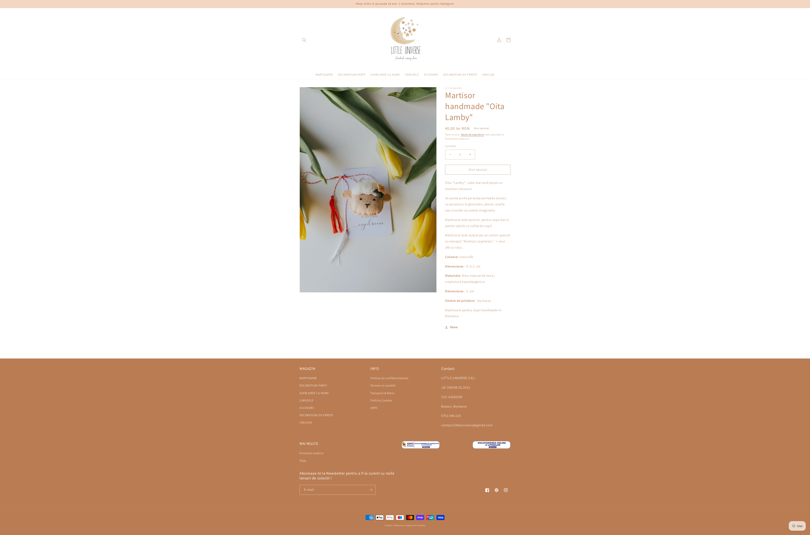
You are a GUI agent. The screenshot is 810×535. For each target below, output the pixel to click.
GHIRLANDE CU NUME (314, 393)
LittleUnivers (399, 525)
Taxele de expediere (472, 134)
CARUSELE (306, 400)
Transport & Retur (382, 393)
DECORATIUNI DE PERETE (316, 415)
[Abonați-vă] (370, 490)
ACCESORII (307, 408)
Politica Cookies (381, 400)
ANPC (374, 408)
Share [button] (454, 327)
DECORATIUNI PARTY (313, 385)
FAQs (303, 461)
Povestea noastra (311, 453)
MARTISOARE (308, 378)
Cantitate (450, 146)
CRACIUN (306, 422)
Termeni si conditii (382, 385)
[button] (304, 40)
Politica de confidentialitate (389, 378)
